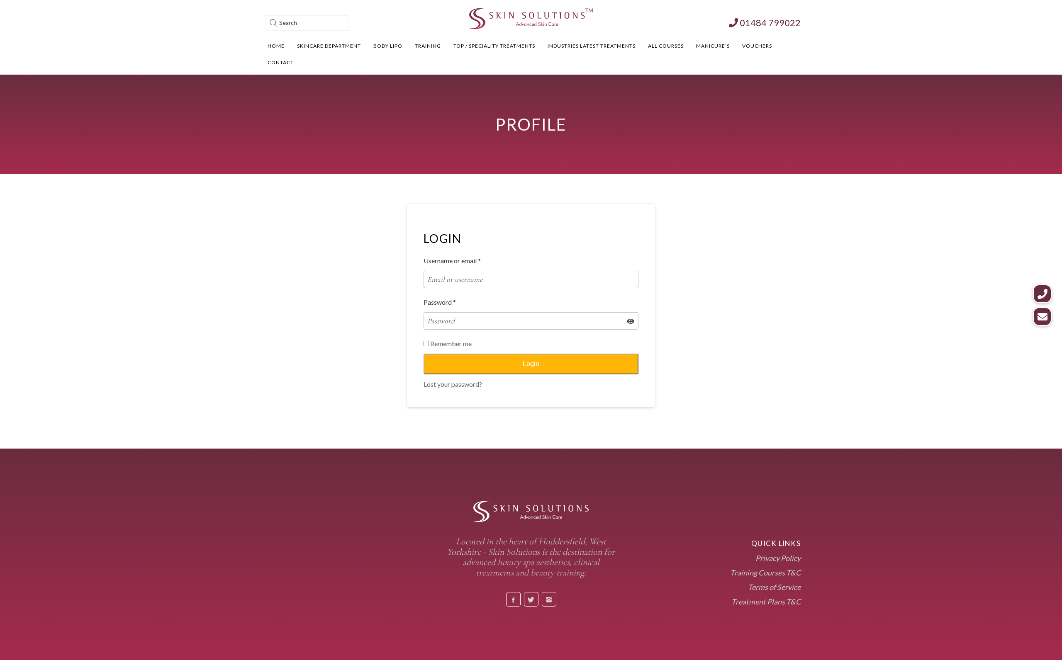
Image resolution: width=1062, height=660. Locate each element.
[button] (1042, 316)
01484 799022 (769, 22)
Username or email (452, 260)
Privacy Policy (778, 558)
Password (440, 302)
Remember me (450, 343)
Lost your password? (453, 384)
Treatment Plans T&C (766, 601)
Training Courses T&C (765, 572)
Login (531, 363)
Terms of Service (774, 587)
